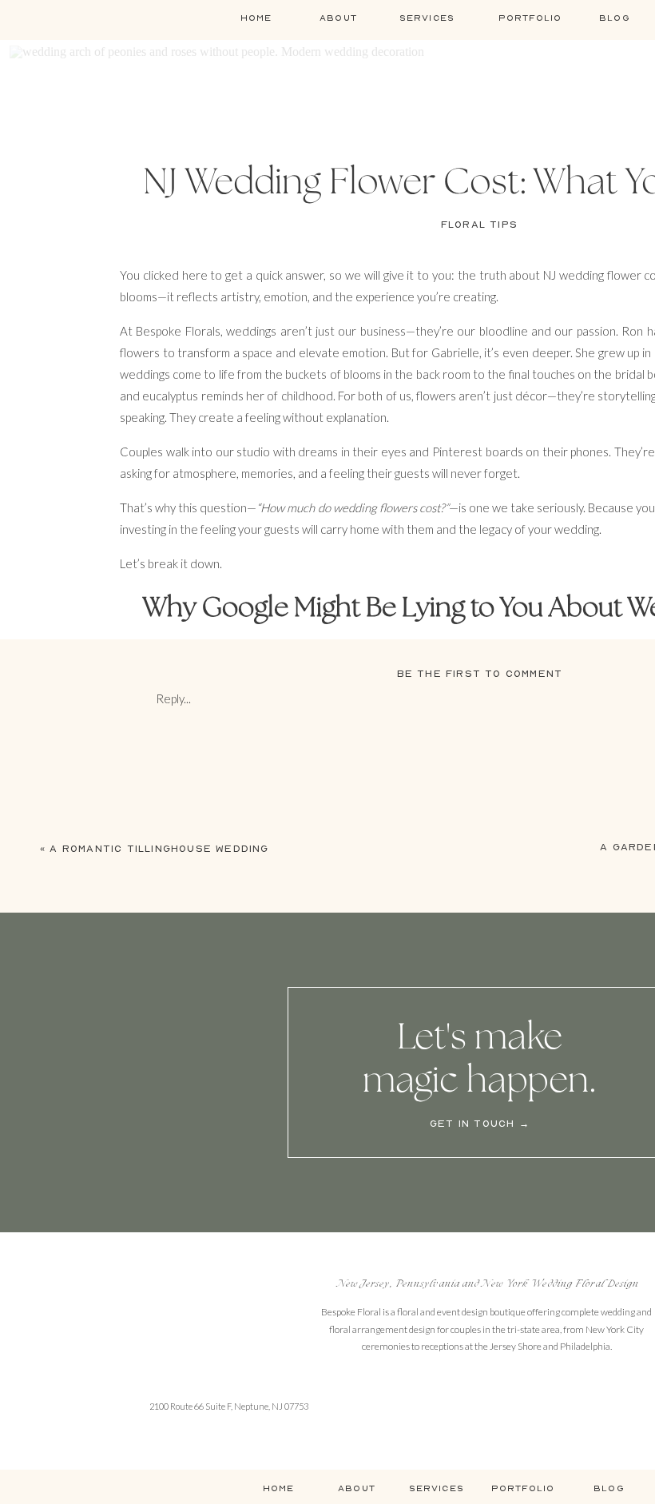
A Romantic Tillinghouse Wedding (159, 848)
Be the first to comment (480, 673)
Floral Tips (479, 224)
